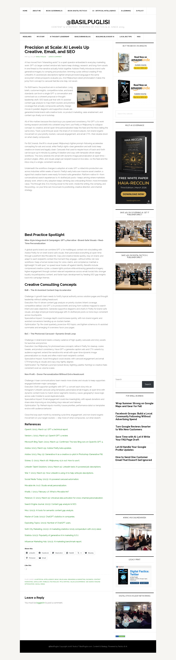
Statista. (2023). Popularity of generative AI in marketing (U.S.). (52, 535)
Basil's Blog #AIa (61, 579)
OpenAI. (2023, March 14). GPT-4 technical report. (46, 429)
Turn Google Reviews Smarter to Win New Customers (133, 428)
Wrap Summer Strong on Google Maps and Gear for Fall (134, 405)
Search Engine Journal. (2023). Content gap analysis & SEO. (51, 504)
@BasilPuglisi (88, 22)
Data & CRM (38, 582)
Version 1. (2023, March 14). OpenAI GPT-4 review (46, 435)
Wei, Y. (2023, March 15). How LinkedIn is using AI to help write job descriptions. (59, 473)
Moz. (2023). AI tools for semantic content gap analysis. (49, 510)
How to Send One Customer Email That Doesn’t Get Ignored (134, 458)
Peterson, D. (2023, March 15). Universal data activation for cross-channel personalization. (64, 498)
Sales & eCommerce (77, 582)
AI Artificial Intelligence (44, 579)
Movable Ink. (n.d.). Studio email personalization (45, 485)
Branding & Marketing (77, 579)
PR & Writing (65, 582)
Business (89, 579)
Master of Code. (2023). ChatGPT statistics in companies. (50, 516)
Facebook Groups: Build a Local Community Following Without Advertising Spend (134, 416)
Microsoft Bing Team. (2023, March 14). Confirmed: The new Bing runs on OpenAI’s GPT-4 (64, 442)
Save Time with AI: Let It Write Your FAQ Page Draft (133, 438)
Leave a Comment (55, 57)
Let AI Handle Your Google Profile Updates (131, 448)
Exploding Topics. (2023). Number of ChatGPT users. (48, 523)
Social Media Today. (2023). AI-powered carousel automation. (52, 479)
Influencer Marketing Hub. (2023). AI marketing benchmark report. (53, 541)
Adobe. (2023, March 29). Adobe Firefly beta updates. (48, 448)
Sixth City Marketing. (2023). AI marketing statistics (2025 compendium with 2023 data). (63, 529)
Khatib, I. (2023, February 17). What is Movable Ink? (47, 492)
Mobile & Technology (51, 582)
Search (119, 379)
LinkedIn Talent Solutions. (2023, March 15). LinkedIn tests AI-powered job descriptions (63, 467)
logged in (40, 603)
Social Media (40, 584)
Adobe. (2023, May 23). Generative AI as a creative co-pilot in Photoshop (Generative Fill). (64, 454)
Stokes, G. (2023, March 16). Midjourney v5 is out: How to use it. (52, 460)
